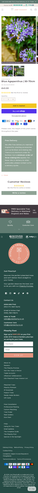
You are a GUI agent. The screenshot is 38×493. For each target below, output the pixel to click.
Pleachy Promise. (26, 286)
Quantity (4, 96)
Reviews (7, 365)
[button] (2, 10)
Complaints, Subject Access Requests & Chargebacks (15, 455)
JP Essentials (8, 390)
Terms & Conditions (9, 459)
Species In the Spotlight (12, 436)
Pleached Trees (9, 384)
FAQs (6, 423)
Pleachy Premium (10, 387)
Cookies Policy (7, 450)
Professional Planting (11, 407)
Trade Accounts (9, 373)
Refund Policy (18, 447)
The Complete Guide (11, 431)
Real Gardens (8, 414)
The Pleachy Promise (11, 368)
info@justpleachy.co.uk (13, 325)
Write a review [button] (19, 193)
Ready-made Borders (11, 395)
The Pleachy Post (10, 434)
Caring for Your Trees (11, 426)
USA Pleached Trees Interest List (16, 378)
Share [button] (6, 175)
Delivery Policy (8, 447)
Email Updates (9, 429)
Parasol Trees (9, 392)
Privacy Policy (29, 447)
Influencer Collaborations (13, 375)
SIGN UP (18, 355)
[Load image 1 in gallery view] (7, 71)
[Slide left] (15, 229)
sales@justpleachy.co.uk (14, 319)
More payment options (19, 115)
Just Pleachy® (14, 474)
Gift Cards (7, 397)
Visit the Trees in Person (13, 370)
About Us (7, 362)
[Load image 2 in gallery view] (19, 71)
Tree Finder (8, 412)
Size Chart (7, 417)
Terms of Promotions (24, 459)
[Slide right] (23, 229)
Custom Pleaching (10, 409)
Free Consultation (10, 404)
